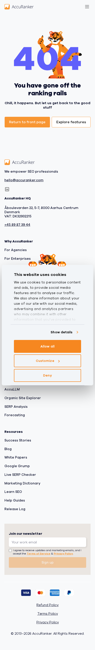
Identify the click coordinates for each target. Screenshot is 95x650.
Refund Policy (47, 605)
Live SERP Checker (20, 474)
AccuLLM (12, 389)
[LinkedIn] (7, 189)
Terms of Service (38, 554)
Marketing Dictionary (22, 483)
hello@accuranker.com (24, 180)
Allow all (47, 346)
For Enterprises (17, 258)
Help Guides (14, 500)
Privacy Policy (63, 554)
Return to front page (27, 122)
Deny (47, 375)
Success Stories (17, 440)
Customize (45, 361)
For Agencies (15, 250)
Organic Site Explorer (22, 398)
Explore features (71, 122)
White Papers (15, 457)
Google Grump (17, 466)
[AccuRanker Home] (19, 6)
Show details (61, 332)
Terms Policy (47, 614)
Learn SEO (13, 492)
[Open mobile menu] (87, 6)
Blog (8, 449)
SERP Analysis (16, 406)
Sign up (48, 562)
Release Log (14, 509)
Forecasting (14, 415)
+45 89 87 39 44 (17, 225)
